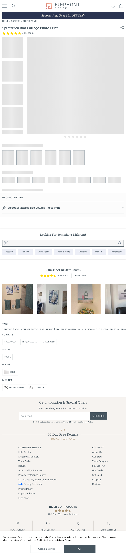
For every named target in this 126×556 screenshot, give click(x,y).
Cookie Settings (44, 540)
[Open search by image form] (6, 243)
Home (5, 21)
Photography (16, 387)
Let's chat (23, 498)
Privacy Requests (33, 484)
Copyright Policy (26, 493)
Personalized (29, 341)
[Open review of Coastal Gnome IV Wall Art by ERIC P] (17, 299)
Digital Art (40, 387)
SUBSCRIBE (99, 416)
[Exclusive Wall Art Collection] (82, 252)
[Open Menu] (4, 6)
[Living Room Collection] (43, 252)
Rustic (7, 357)
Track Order (24, 461)
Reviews (96, 484)
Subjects (15, 21)
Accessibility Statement (30, 470)
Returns (22, 465)
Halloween (10, 341)
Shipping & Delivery (28, 456)
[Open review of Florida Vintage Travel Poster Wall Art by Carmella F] (86, 299)
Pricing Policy (25, 488)
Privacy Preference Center (32, 474)
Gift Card (97, 474)
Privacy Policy (63, 540)
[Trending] (25, 252)
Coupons (96, 479)
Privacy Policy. (87, 422)
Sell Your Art (98, 465)
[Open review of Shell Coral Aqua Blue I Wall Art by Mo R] (52, 299)
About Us (97, 452)
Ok (79, 548)
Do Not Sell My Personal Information (37, 479)
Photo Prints (30, 21)
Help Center (24, 452)
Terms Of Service (70, 422)
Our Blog (97, 456)
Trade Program (100, 461)
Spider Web (49, 341)
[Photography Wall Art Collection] (117, 252)
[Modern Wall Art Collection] (99, 252)
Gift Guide (97, 470)
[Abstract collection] (9, 252)
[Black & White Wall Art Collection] (63, 252)
